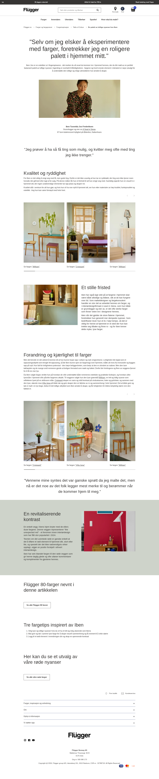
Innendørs (55, 20)
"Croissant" (80, 267)
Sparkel (93, 20)
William (102, 378)
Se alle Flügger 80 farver (37, 605)
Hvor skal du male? (109, 20)
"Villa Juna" (80, 465)
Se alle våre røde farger (37, 677)
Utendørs (69, 20)
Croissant (59, 380)
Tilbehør (81, 20)
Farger (44, 20)
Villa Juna (46, 383)
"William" (36, 267)
